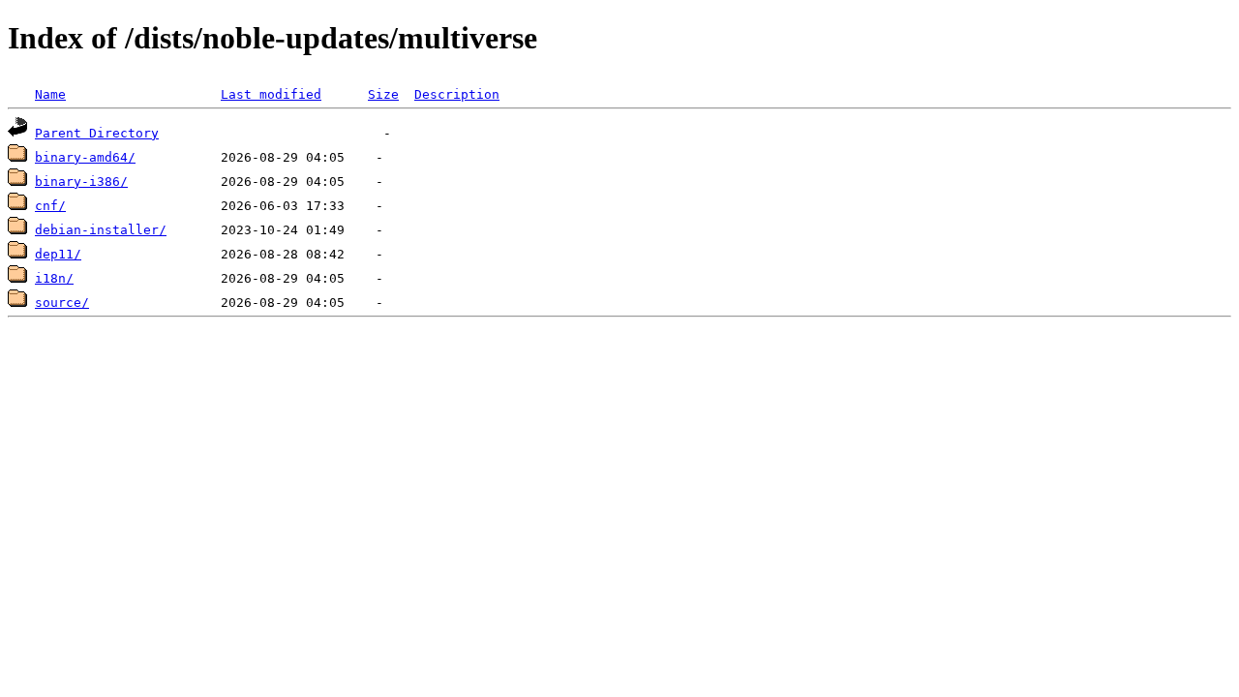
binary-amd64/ (85, 157)
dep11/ (58, 254)
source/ (62, 302)
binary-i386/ (81, 181)
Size (383, 94)
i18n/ (54, 278)
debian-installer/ (100, 230)
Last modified (271, 94)
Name (50, 94)
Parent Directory (97, 133)
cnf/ (50, 205)
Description (456, 94)
